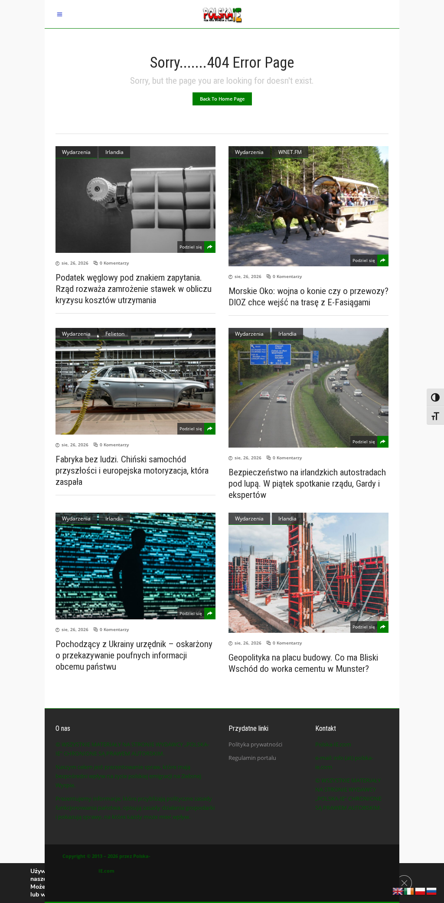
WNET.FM (290, 152)
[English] (398, 890)
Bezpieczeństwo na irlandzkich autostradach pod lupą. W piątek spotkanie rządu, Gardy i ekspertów (307, 483)
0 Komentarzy (114, 263)
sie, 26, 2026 (75, 263)
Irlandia (114, 152)
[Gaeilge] (409, 890)
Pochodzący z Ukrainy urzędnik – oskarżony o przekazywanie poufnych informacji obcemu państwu (134, 655)
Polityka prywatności (255, 744)
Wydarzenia (76, 152)
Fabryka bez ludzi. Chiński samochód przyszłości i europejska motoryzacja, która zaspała (132, 470)
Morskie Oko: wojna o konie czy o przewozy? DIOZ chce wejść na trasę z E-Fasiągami (308, 297)
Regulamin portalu (252, 758)
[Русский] (431, 890)
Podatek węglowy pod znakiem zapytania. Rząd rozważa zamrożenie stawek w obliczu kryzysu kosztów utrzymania (134, 288)
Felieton (114, 333)
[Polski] (420, 890)
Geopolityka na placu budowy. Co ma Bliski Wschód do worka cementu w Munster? (303, 663)
